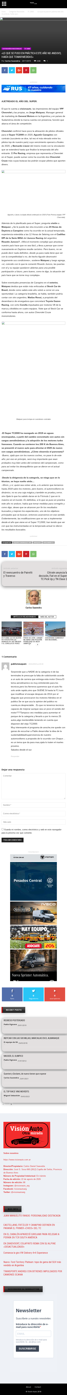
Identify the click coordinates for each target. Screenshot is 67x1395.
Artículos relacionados (24, 617)
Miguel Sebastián (12, 1095)
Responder (15, 756)
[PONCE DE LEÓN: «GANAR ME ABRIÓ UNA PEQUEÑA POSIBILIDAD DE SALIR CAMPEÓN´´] (33, 628)
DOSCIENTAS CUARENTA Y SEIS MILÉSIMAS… (54, 639)
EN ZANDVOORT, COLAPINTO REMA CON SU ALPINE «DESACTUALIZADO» (29, 1245)
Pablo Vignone (10, 1024)
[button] (62, 4)
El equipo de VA (11, 1042)
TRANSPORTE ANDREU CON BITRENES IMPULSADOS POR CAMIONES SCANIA (32, 1273)
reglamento (48, 543)
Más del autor (47, 617)
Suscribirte (55, 988)
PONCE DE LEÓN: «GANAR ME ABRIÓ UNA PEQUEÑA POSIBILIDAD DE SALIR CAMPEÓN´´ (32, 641)
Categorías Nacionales (12, 49)
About (28, 1387)
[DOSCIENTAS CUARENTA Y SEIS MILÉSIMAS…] (55, 628)
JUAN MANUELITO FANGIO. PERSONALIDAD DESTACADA (31, 1215)
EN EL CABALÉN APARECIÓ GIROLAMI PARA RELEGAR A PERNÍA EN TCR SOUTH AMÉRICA (31, 1236)
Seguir (33, 988)
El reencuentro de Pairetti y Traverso (17, 574)
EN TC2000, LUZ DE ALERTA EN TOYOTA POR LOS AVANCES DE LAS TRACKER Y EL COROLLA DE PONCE (11, 641)
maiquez (37, 543)
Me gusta (12, 988)
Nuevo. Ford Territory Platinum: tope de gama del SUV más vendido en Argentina (32, 1264)
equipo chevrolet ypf (22, 543)
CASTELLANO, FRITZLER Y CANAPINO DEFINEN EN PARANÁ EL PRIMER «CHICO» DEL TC (29, 1226)
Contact (38, 1387)
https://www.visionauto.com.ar (17, 1160)
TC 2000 (27, 49)
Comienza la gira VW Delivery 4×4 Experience (25, 1252)
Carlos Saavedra (12, 61)
